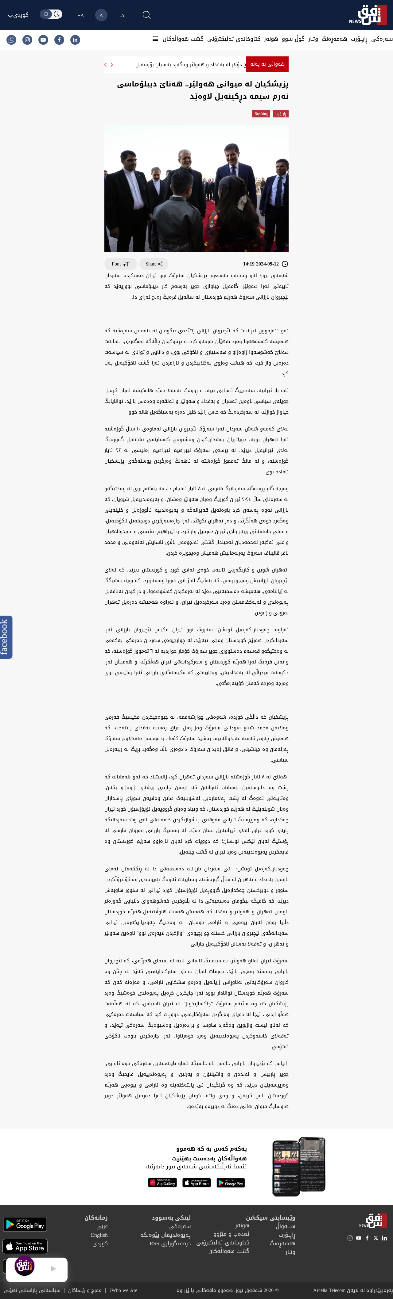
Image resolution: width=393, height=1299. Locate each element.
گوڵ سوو (293, 39)
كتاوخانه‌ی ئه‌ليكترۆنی (233, 39)
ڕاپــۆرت (359, 39)
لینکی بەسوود (171, 1218)
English (99, 1235)
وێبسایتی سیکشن (270, 1218)
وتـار (313, 39)
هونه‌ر (271, 39)
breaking (261, 113)
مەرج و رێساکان (85, 1290)
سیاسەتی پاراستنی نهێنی (32, 1290)
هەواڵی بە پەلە (267, 64)
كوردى (100, 1243)
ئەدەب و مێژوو (231, 1234)
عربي (102, 1226)
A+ (81, 15)
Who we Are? (123, 1290)
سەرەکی (382, 39)
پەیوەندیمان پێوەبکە (165, 1235)
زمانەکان (96, 1218)
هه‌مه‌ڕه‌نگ (334, 39)
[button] (105, 64)
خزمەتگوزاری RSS (170, 1243)
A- (122, 15)
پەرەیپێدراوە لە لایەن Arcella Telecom (353, 1290)
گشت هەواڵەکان (183, 39)
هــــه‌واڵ (285, 1226)
